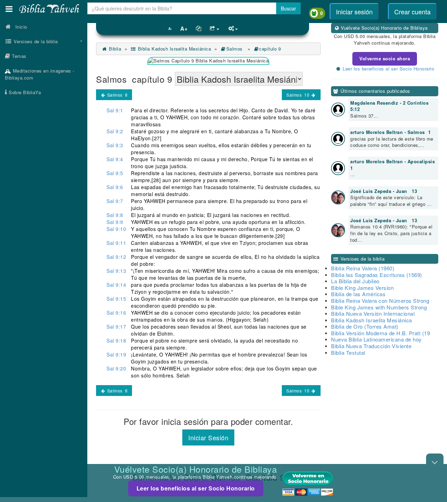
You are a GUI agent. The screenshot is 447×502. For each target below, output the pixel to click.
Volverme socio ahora (384, 58)
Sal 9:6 (115, 186)
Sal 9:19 (116, 354)
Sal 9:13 (116, 270)
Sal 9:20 (116, 368)
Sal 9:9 (115, 221)
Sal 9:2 (115, 131)
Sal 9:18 (116, 340)
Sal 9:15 (116, 298)
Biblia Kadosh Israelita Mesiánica (173, 48)
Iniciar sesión (354, 11)
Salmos (235, 48)
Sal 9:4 (115, 159)
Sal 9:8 (115, 214)
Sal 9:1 (115, 110)
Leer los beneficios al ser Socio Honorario (196, 488)
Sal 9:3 (115, 145)
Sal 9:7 (115, 200)
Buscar (288, 8)
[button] (9, 9)
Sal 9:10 (116, 228)
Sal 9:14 (116, 284)
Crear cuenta (412, 11)
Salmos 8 (116, 95)
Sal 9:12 (116, 256)
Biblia (114, 48)
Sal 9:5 (115, 173)
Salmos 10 (298, 95)
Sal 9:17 (116, 326)
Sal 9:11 (116, 242)
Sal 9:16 (116, 312)
